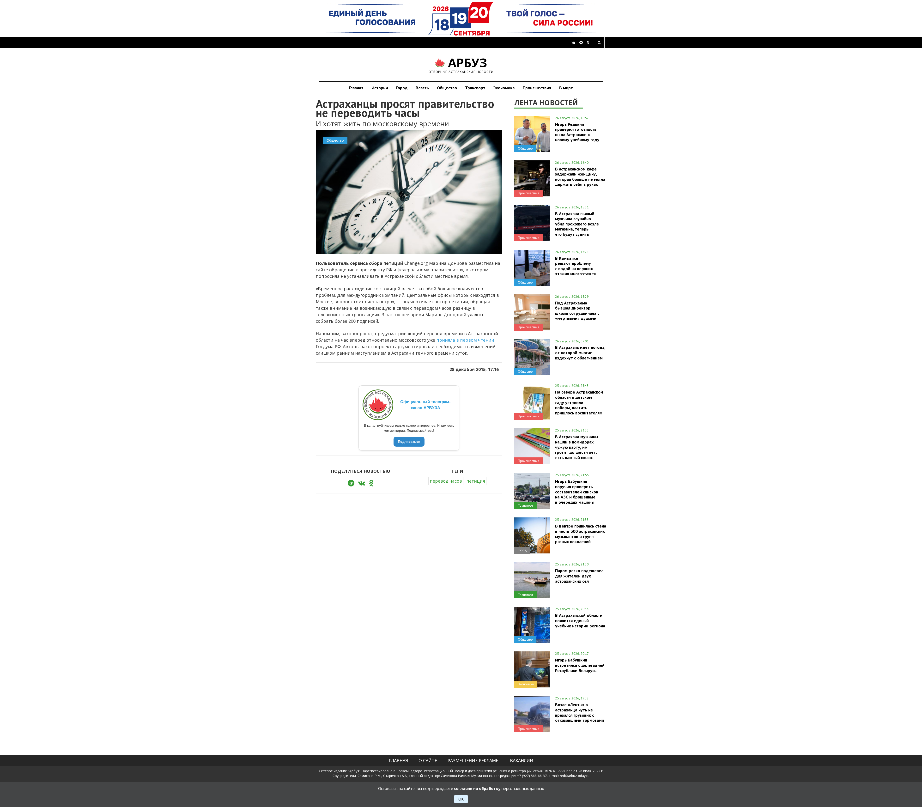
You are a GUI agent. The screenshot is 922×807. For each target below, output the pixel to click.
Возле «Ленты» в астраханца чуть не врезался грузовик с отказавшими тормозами (579, 712)
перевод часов (446, 481)
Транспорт (475, 88)
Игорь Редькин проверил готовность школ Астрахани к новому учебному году (577, 131)
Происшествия (537, 88)
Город (401, 88)
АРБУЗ (461, 64)
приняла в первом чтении (465, 340)
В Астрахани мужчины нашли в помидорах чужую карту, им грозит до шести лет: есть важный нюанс (576, 447)
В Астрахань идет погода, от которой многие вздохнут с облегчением (580, 352)
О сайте (428, 760)
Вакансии (521, 760)
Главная (356, 88)
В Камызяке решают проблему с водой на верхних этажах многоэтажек (575, 265)
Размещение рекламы (473, 760)
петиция (475, 481)
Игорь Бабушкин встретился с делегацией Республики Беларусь (580, 665)
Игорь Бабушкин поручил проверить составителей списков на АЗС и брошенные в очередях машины (576, 492)
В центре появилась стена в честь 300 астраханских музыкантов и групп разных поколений (580, 533)
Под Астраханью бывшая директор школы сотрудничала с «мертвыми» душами (577, 310)
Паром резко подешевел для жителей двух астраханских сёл (579, 576)
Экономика (504, 88)
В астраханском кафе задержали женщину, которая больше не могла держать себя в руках (580, 176)
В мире (566, 88)
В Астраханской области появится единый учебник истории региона (580, 620)
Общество (447, 88)
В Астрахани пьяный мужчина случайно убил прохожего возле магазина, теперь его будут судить (577, 224)
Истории (379, 88)
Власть (422, 88)
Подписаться (409, 441)
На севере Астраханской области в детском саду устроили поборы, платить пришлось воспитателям (579, 402)
